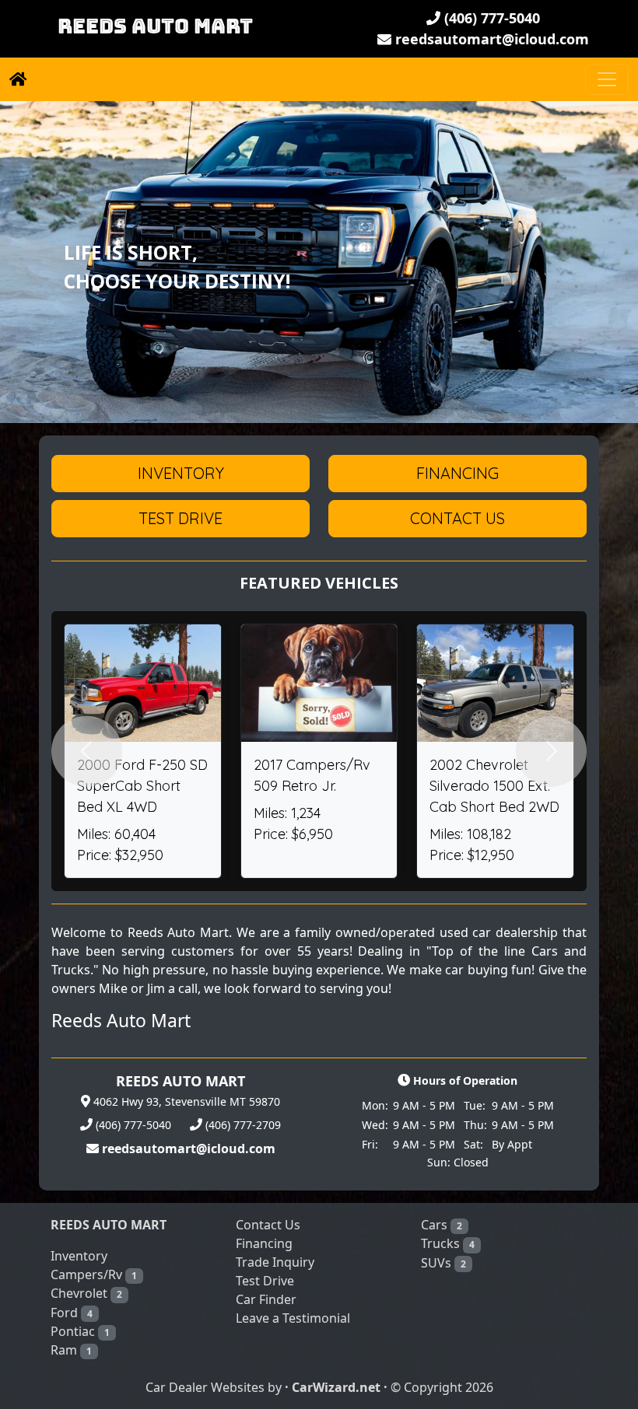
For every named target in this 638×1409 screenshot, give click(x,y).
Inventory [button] (181, 473)
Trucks (448, 1243)
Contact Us (268, 1224)
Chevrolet (86, 1293)
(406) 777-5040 (490, 18)
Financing (264, 1243)
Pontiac (80, 1331)
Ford (72, 1312)
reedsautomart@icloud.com (490, 39)
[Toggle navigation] (607, 79)
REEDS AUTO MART (155, 26)
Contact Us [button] (457, 518)
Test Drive (265, 1280)
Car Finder (266, 1299)
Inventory (79, 1255)
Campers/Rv (94, 1274)
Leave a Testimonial (293, 1318)
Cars (441, 1224)
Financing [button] (457, 473)
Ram (71, 1349)
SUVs (443, 1262)
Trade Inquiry (275, 1262)
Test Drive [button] (180, 518)
